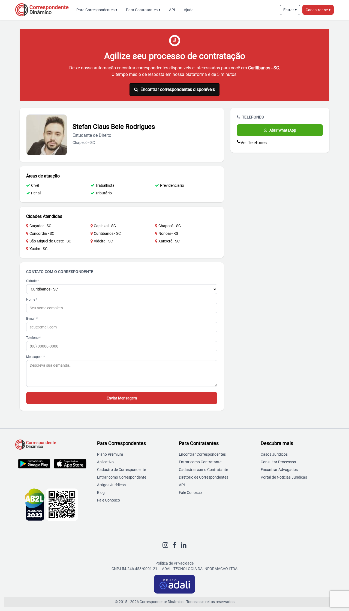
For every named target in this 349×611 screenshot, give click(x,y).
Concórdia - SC (41, 233)
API (172, 10)
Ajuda (189, 10)
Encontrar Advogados (279, 469)
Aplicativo (105, 462)
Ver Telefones (253, 142)
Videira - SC (103, 241)
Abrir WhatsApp (282, 130)
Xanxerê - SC (169, 241)
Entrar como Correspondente (121, 477)
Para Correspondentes (96, 10)
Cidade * (32, 281)
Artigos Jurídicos (111, 485)
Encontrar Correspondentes (202, 454)
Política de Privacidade (174, 563)
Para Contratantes (143, 10)
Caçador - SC (40, 226)
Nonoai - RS (168, 233)
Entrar (290, 10)
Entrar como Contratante (200, 462)
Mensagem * (35, 357)
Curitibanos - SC (107, 233)
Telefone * (33, 338)
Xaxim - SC (38, 249)
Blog (101, 492)
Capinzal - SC (105, 226)
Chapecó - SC (169, 226)
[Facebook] (174, 545)
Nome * (31, 299)
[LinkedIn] (183, 545)
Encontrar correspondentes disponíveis (177, 89)
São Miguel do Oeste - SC (50, 241)
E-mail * (32, 319)
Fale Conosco (108, 500)
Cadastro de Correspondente (121, 469)
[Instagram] (165, 545)
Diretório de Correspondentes (203, 477)
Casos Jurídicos (274, 454)
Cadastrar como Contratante (203, 469)
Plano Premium (110, 454)
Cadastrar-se (318, 10)
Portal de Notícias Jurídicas (284, 477)
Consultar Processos (278, 462)
